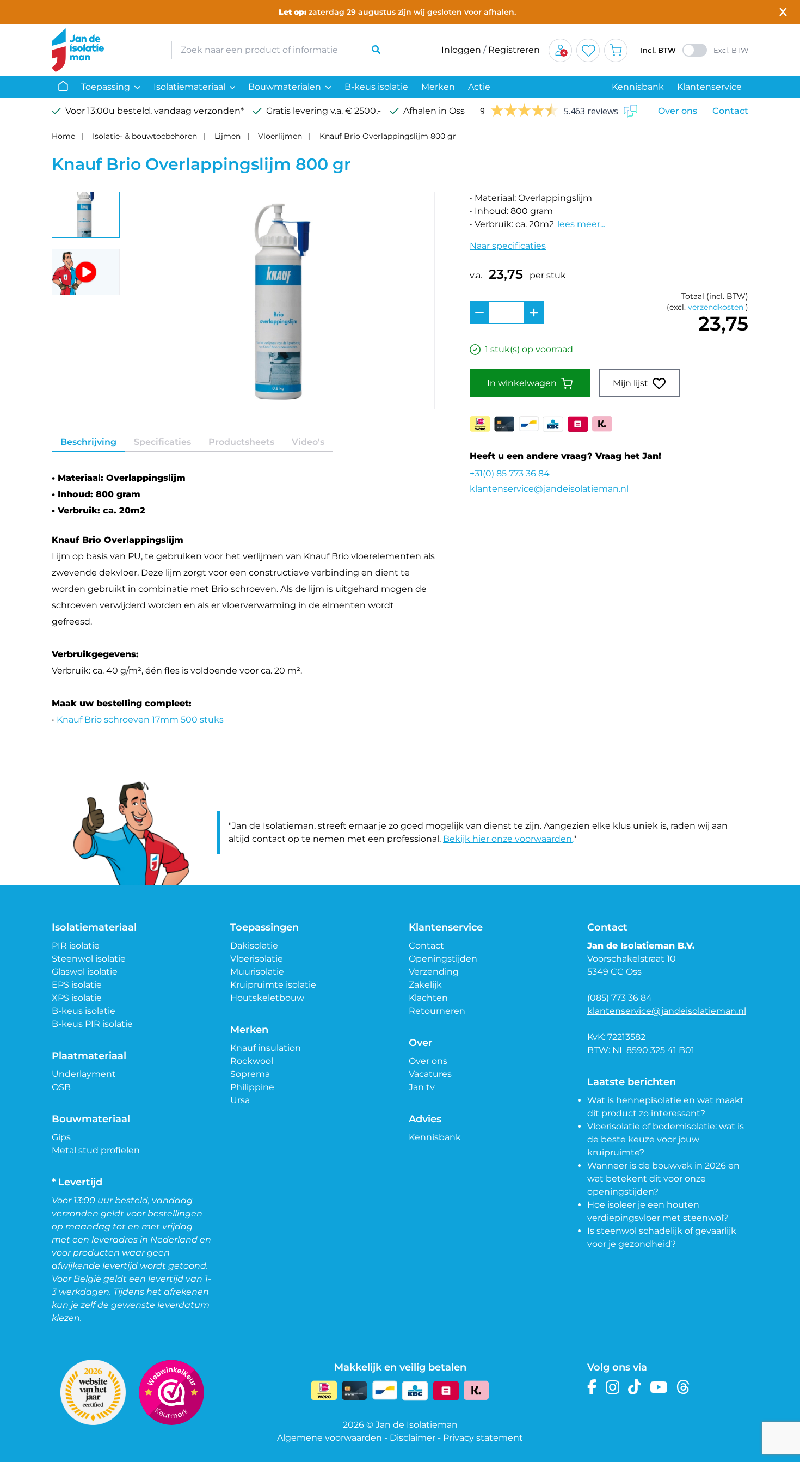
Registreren (514, 50)
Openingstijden (443, 958)
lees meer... (581, 224)
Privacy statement (483, 1438)
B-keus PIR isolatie (92, 1024)
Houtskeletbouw (267, 998)
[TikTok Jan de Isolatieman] (635, 1387)
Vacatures (430, 1074)
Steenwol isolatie (89, 958)
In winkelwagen (522, 383)
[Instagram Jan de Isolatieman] (612, 1387)
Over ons (677, 111)
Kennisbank (638, 87)
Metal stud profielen (96, 1150)
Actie (479, 87)
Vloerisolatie (256, 958)
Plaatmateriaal (89, 1056)
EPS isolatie (77, 985)
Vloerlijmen (280, 136)
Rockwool (251, 1061)
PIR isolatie (76, 945)
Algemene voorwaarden (329, 1438)
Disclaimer (412, 1438)
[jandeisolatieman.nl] (101, 50)
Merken (438, 87)
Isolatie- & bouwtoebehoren (145, 136)
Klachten (428, 998)
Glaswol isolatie (85, 971)
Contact (730, 111)
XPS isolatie (77, 998)
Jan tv (422, 1087)
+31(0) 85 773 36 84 (510, 473)
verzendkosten (715, 307)
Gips (61, 1137)
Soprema (250, 1074)
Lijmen (227, 136)
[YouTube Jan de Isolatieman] (659, 1387)
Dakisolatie (254, 945)
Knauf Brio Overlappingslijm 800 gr (387, 136)
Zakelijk (425, 985)
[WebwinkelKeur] (171, 1392)
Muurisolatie (257, 971)
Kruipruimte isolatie (273, 985)
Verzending (434, 971)
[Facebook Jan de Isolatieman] (592, 1387)
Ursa (240, 1100)
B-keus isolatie (376, 87)
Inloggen (461, 50)
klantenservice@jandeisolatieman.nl (549, 489)
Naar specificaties (508, 246)
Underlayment (84, 1074)
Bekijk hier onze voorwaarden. (508, 839)
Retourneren (437, 1011)
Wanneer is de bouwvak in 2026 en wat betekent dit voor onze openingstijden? (663, 1178)
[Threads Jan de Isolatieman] (683, 1387)
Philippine (252, 1087)
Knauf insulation (265, 1048)
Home (63, 136)
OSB (61, 1087)
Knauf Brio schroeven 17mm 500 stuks (140, 719)
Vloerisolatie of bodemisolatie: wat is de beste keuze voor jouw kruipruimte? (665, 1139)
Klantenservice (709, 87)
